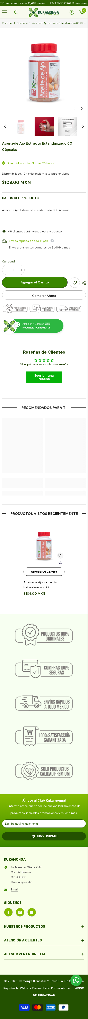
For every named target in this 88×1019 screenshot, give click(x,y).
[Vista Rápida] (60, 563)
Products (22, 23)
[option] (44, 70)
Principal (7, 23)
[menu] (4, 12)
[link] (22, 483)
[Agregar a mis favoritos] (75, 282)
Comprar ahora (44, 296)
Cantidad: (8, 261)
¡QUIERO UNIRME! (44, 836)
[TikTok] (31, 912)
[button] (74, 108)
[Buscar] (16, 12)
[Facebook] (8, 912)
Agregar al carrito (35, 282)
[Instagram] (20, 912)
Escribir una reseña (44, 377)
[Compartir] (83, 283)
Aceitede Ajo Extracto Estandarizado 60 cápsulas (40, 585)
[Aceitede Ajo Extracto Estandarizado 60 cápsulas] (44, 544)
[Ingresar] (72, 12)
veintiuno (63, 988)
